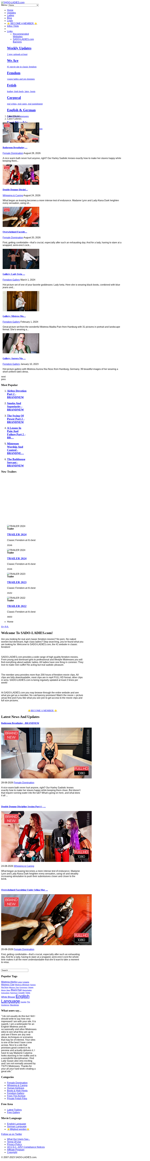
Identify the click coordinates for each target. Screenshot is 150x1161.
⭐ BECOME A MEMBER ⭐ (22, 23)
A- (7, 626)
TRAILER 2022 (17, 606)
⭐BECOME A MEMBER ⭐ (42, 710)
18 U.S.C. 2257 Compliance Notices (26, 1147)
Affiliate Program (15, 1149)
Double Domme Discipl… (15, 189)
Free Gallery (13, 1112)
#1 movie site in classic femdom (21, 66)
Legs (19, 982)
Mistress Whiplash (22, 985)
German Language (17, 1126)
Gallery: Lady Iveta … (14, 274)
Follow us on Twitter (11, 1134)
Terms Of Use (14, 1142)
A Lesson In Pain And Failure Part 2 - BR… (16, 432)
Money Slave (5, 990)
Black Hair (16, 990)
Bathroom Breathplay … (15, 147)
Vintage (30, 987)
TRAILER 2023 (17, 582)
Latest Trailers (14, 1110)
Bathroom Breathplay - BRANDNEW (20, 723)
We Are (12, 60)
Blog (9, 18)
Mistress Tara (14, 987)
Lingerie (26, 982)
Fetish (11, 85)
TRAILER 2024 (17, 534)
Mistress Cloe (8, 984)
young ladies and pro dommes (21, 79)
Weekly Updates (19, 48)
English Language (15, 998)
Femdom (13, 73)
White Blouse (8, 997)
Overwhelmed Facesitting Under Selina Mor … (24, 890)
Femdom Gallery (11, 280)
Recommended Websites (21, 35)
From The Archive (16, 1096)
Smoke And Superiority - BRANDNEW (15, 406)
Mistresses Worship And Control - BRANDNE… (15, 448)
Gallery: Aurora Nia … (14, 358)
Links (10, 31)
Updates (11, 13)
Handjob (23, 1002)
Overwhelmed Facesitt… (15, 232)
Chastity (21, 993)
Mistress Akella (9, 982)
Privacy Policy (14, 1144)
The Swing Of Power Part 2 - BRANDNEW (15, 419)
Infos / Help (13, 26)
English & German (21, 110)
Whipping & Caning (13, 195)
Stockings (14, 1005)
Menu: (4, 5)
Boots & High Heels (17, 1090)
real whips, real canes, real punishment (25, 104)
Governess (23, 987)
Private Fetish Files (17, 1098)
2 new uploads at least (17, 54)
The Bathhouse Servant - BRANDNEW (16, 462)
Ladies (10, 15)
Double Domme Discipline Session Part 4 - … (23, 806)
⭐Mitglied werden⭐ (18, 1129)
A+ (2, 626)
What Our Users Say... (18, 1139)
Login (10, 20)
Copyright (12, 1152)
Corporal (14, 98)
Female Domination (13, 153)
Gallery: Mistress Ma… (14, 316)
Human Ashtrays (15, 1088)
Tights (27, 993)
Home (10, 10)
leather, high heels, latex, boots (21, 91)
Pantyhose (14, 993)
